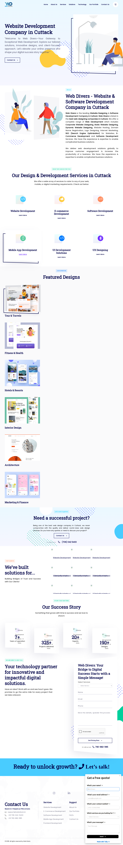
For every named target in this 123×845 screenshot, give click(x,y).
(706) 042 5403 (69, 542)
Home (46, 4)
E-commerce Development (61, 212)
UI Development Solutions (61, 251)
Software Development (100, 210)
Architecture (12, 465)
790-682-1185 (101, 747)
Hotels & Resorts (14, 390)
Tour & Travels (13, 315)
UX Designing (100, 250)
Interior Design (13, 427)
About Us (54, 4)
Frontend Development (52, 823)
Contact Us (105, 4)
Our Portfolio (93, 4)
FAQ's (71, 815)
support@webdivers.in (17, 812)
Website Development (23, 210)
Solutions (72, 4)
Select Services (84, 682)
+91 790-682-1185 (15, 818)
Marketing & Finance (16, 502)
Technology (82, 4)
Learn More (23, 215)
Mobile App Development (23, 250)
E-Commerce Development (54, 811)
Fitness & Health (14, 353)
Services (63, 4)
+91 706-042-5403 (15, 815)
